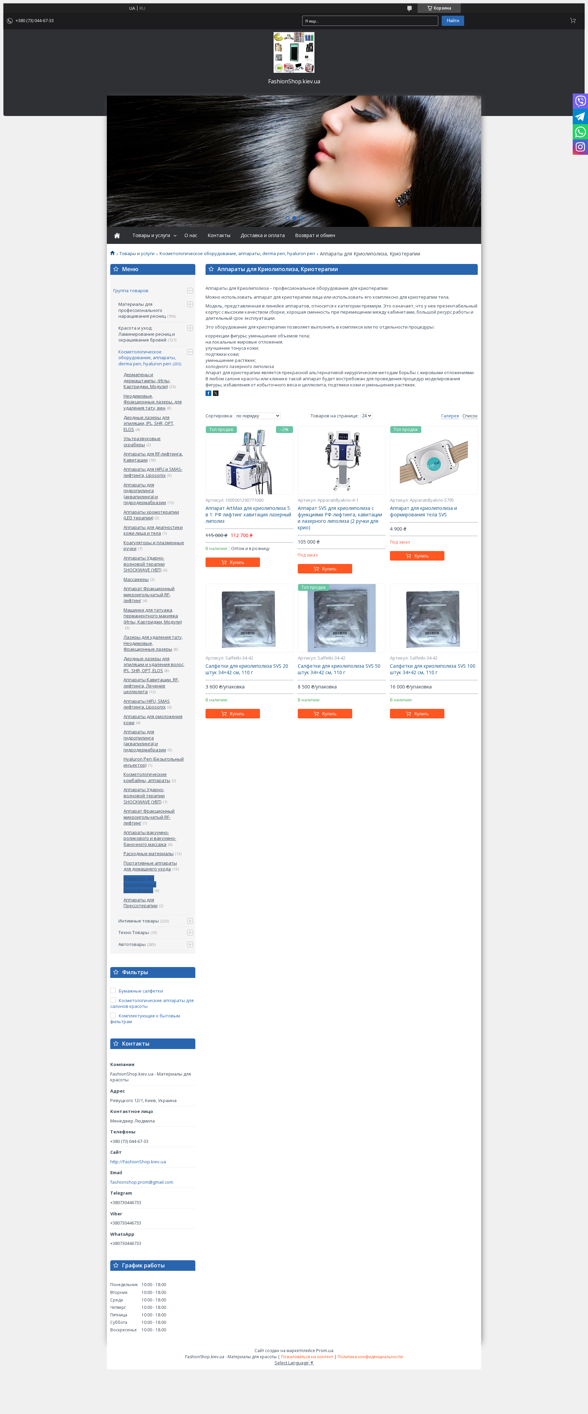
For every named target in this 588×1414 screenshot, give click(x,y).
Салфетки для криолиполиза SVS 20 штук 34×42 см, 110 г (247, 669)
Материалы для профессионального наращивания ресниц (142, 310)
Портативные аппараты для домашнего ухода (150, 866)
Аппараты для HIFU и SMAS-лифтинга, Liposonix (153, 472)
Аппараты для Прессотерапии (141, 903)
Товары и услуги (151, 235)
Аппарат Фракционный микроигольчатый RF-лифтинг (149, 594)
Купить (237, 562)
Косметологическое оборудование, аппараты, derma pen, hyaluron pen (237, 253)
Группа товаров (130, 290)
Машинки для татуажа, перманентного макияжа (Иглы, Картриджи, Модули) (153, 616)
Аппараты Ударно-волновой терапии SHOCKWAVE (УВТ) (144, 564)
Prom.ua (324, 1350)
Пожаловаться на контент (307, 1357)
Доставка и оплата (263, 235)
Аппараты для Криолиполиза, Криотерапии (140, 884)
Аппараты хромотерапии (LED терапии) (151, 515)
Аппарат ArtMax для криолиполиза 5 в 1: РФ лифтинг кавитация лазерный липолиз (248, 514)
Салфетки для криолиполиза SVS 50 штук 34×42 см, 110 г (339, 669)
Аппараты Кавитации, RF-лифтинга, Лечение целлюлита (151, 686)
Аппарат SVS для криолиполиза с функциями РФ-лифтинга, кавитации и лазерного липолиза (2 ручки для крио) (340, 518)
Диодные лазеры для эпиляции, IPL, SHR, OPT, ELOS (149, 423)
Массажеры (136, 579)
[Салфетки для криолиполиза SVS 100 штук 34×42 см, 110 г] (434, 618)
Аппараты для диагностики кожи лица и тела (153, 530)
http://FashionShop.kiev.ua (138, 1162)
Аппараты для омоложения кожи (153, 719)
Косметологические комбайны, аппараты (147, 777)
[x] (215, 394)
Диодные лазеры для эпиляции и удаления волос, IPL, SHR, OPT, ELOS (154, 664)
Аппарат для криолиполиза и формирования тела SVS (423, 511)
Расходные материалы (149, 853)
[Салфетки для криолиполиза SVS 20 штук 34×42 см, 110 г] (249, 618)
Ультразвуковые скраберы (142, 441)
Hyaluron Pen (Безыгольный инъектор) (154, 762)
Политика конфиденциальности (370, 1357)
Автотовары (132, 944)
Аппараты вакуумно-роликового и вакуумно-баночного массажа (150, 838)
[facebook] (208, 394)
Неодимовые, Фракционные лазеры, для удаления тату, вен (153, 402)
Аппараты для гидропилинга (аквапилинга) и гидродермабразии (145, 494)
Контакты (219, 235)
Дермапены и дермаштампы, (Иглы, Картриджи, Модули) (147, 380)
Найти (453, 20)
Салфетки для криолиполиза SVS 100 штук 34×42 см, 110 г (432, 669)
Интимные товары (138, 921)
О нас (190, 235)
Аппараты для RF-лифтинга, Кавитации (153, 457)
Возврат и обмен (315, 235)
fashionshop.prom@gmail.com (141, 1182)
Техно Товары (133, 932)
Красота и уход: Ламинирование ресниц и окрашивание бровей (146, 334)
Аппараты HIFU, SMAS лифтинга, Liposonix (147, 704)
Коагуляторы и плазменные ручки (154, 545)
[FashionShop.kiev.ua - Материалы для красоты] (294, 52)
